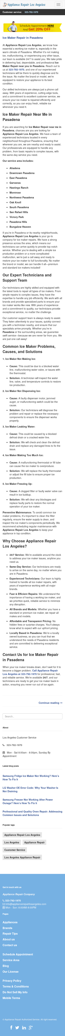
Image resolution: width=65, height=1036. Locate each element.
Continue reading (49, 702)
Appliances (10, 922)
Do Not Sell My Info (15, 992)
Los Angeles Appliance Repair (22, 857)
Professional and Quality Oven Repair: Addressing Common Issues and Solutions (32, 813)
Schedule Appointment (18, 954)
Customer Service (14, 850)
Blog (6, 966)
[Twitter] (17, 1027)
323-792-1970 (31, 12)
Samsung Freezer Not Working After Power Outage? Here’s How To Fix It (28, 801)
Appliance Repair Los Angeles (22, 835)
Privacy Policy (12, 981)
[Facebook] (11, 1027)
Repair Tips (10, 933)
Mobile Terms (11, 998)
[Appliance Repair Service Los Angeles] (24, 4)
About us (9, 939)
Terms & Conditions (16, 986)
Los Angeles (11, 842)
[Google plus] (31, 1027)
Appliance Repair (34, 842)
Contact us (10, 945)
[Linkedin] (24, 1027)
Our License (11, 972)
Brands (7, 928)
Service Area (11, 960)
